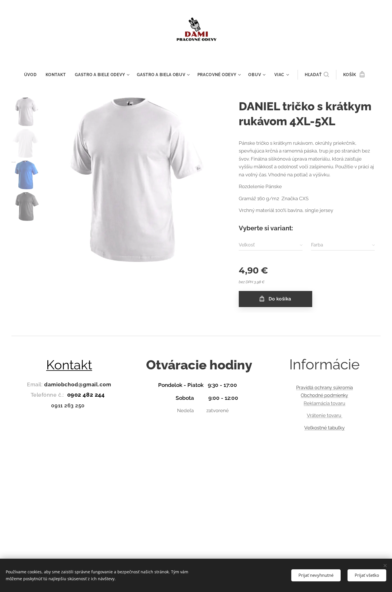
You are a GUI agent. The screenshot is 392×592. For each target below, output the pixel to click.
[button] (317, 75)
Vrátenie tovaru (324, 415)
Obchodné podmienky (324, 395)
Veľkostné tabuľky (324, 428)
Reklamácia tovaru (324, 403)
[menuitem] (32, 75)
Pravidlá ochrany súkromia (324, 387)
